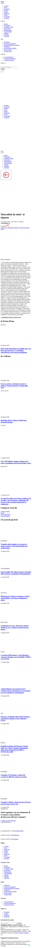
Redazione (7, 42)
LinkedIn (6, 915)
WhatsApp (16, 835)
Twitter (6, 913)
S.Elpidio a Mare (8, 27)
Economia (7, 9)
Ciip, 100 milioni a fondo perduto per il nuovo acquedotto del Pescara (16, 462)
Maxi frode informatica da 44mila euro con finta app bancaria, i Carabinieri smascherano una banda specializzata (16, 350)
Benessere (7, 13)
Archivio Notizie (5, 511)
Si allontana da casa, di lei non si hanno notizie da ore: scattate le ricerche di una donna (15, 627)
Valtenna (6, 34)
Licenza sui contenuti (10, 43)
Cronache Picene (8, 57)
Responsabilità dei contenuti (11, 45)
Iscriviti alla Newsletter (10, 48)
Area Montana (8, 31)
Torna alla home (5, 516)
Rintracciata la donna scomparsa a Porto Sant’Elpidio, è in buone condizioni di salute (15, 598)
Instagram (6, 916)
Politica (6, 10)
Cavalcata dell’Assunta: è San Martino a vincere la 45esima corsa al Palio (16, 657)
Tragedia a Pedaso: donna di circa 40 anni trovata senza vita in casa (15, 803)
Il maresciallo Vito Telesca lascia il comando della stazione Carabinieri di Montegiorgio (16, 573)
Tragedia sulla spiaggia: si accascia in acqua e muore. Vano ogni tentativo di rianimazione (14, 546)
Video (5, 15)
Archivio (6, 18)
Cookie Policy (8, 51)
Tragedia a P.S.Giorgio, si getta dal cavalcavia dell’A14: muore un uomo (14, 776)
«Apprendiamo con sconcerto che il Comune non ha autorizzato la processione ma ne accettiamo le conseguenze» (15, 690)
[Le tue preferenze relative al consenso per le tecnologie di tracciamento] (29, 945)
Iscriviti (19, 923)
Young (6, 12)
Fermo (6, 24)
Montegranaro (8, 30)
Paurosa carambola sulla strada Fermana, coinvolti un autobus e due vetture (15, 718)
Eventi (2, 513)
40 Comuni (7, 116)
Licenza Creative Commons (21, 932)
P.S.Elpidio (7, 25)
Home (2, 1)
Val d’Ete (6, 36)
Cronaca (6, 6)
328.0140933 (20, 831)
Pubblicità (6, 46)
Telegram (15, 839)
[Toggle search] (2, 152)
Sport (5, 7)
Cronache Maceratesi (9, 58)
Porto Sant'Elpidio (5, 514)
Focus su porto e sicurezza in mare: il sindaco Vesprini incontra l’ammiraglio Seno (14, 385)
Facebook (6, 912)
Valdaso (6, 33)
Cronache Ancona (9, 60)
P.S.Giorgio (7, 28)
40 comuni (7, 16)
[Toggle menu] (2, 71)
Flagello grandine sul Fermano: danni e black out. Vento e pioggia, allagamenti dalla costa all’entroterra (14, 749)
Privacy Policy (8, 49)
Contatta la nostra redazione (8, 820)
